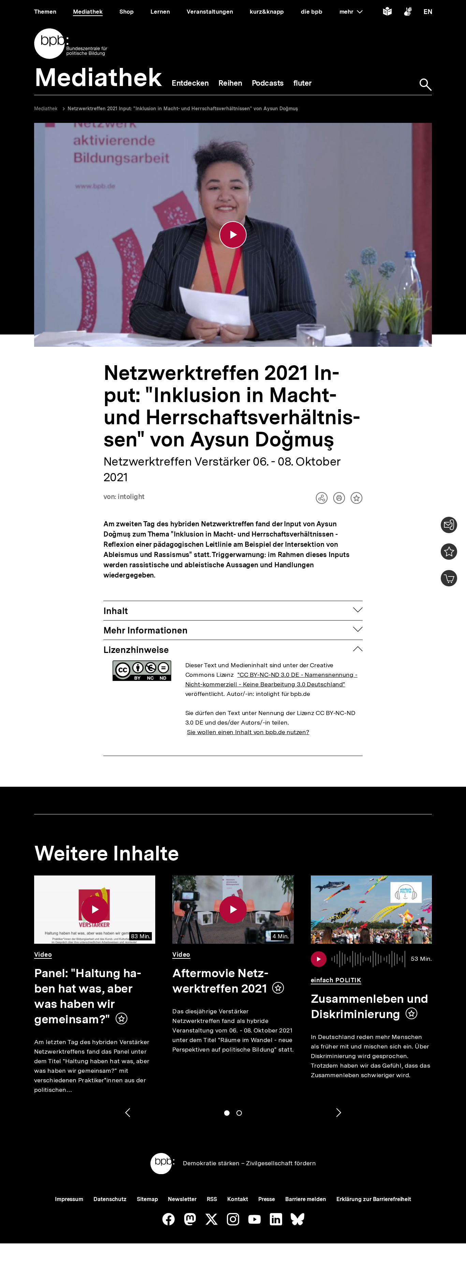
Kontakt (237, 1199)
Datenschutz (110, 1199)
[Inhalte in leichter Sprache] (387, 12)
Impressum (69, 1199)
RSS (212, 1199)
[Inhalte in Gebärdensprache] (408, 12)
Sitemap (147, 1199)
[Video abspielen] (233, 234)
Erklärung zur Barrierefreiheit (373, 1199)
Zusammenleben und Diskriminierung (369, 1006)
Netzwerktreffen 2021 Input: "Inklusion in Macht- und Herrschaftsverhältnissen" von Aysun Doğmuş (183, 108)
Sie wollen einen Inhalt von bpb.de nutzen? (248, 732)
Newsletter (182, 1199)
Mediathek (46, 108)
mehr (351, 11)
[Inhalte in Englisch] (428, 12)
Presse (266, 1199)
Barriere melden (305, 1199)
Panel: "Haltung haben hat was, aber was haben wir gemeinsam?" (87, 996)
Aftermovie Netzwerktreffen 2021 (220, 981)
